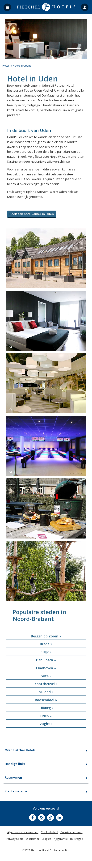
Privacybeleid (15, 838)
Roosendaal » (46, 700)
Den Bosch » (46, 660)
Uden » (46, 716)
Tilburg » (46, 708)
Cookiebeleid (49, 832)
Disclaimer (32, 838)
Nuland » (46, 692)
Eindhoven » (46, 668)
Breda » (46, 644)
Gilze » (46, 676)
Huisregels (76, 838)
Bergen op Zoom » (46, 636)
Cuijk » (46, 652)
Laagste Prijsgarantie (55, 838)
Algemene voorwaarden (22, 832)
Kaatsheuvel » (46, 684)
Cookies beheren (71, 832)
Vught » (46, 723)
